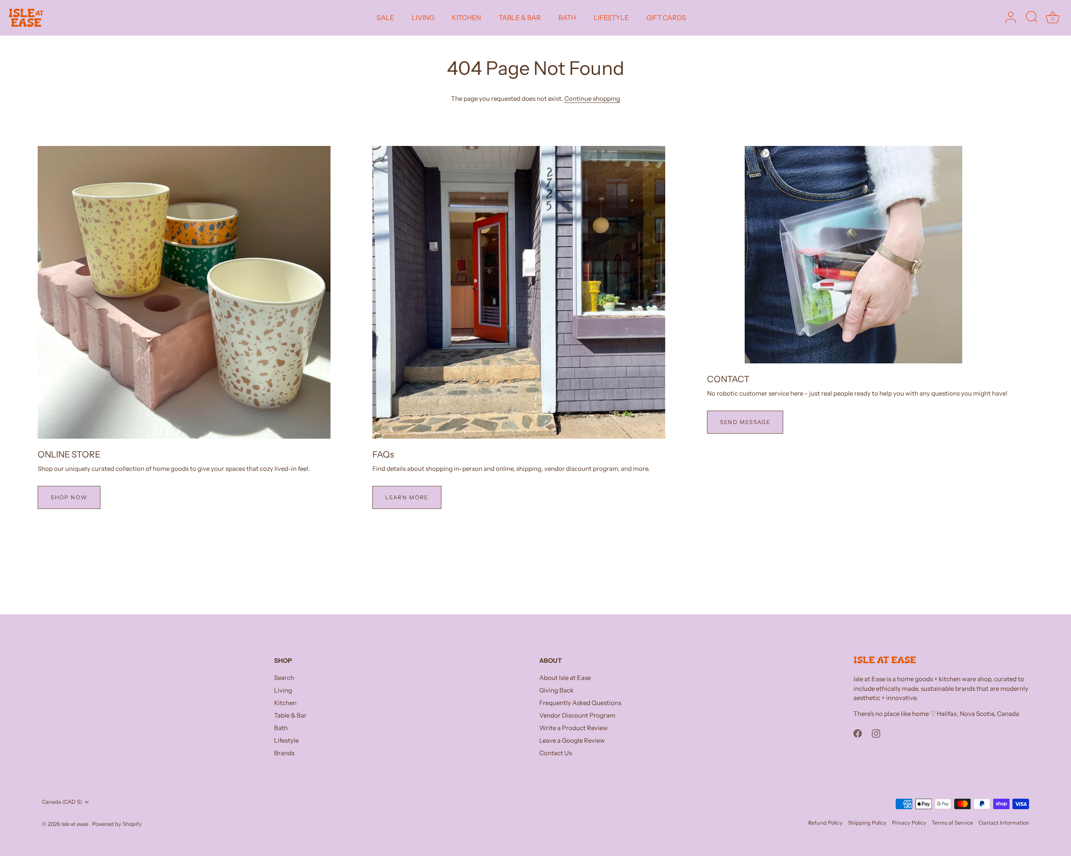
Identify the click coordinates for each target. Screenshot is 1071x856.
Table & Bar (290, 715)
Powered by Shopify (117, 824)
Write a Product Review (573, 728)
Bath (281, 728)
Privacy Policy (909, 823)
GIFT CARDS (666, 17)
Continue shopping (592, 98)
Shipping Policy (867, 823)
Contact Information (1004, 823)
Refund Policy (825, 823)
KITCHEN (466, 17)
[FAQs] (518, 292)
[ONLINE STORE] (184, 292)
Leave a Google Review (572, 740)
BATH (567, 17)
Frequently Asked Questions (580, 703)
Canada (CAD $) (62, 802)
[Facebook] (857, 733)
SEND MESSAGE (745, 422)
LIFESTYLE (611, 17)
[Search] (1031, 17)
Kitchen (285, 703)
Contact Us (555, 753)
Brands (284, 753)
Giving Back (556, 690)
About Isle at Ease (565, 678)
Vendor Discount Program (577, 715)
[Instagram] (876, 733)
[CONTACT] (853, 254)
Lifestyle (286, 740)
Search (284, 678)
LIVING (423, 17)
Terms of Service (952, 823)
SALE (385, 17)
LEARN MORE (406, 497)
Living (283, 690)
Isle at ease (75, 824)
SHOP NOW (69, 497)
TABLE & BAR (520, 17)
